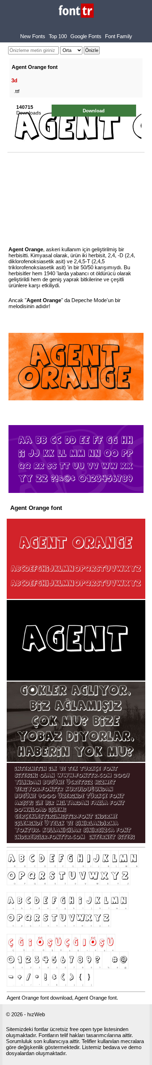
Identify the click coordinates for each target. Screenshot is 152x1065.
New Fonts (32, 36)
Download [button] (94, 110)
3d (14, 80)
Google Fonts (85, 36)
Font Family (118, 36)
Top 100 (58, 36)
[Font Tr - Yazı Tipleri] (76, 11)
